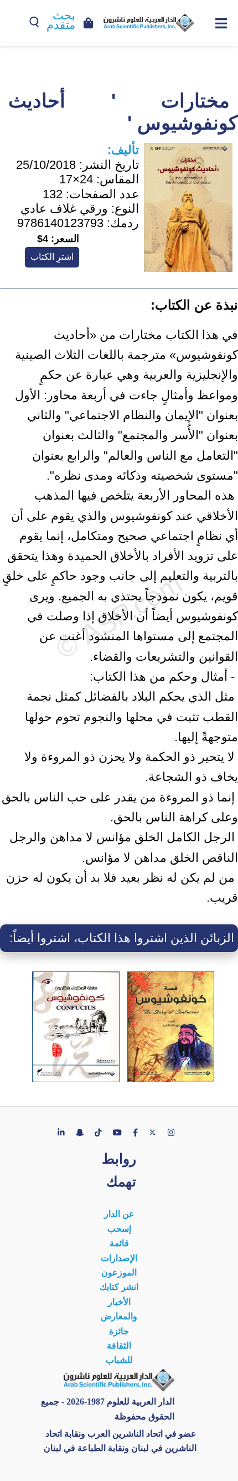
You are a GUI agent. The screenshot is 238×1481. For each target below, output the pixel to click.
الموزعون (119, 1272)
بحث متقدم (60, 20)
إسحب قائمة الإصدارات (119, 1243)
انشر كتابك (119, 1287)
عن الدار (119, 1213)
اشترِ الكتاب (52, 256)
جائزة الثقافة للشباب (119, 1345)
